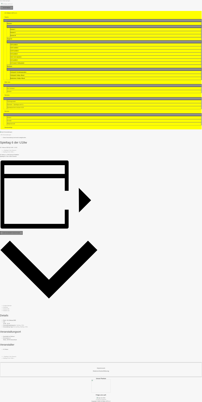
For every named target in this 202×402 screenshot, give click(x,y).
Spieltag (18, 325)
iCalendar (5, 307)
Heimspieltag (16, 326)
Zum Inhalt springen (5, 0)
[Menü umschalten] (103, 20)
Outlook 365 (6, 309)
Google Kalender (7, 305)
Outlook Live (6, 310)
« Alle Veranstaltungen (5, 134)
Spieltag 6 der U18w (8, 152)
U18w (22, 325)
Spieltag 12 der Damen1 (9, 150)
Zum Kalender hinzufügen (11, 232)
